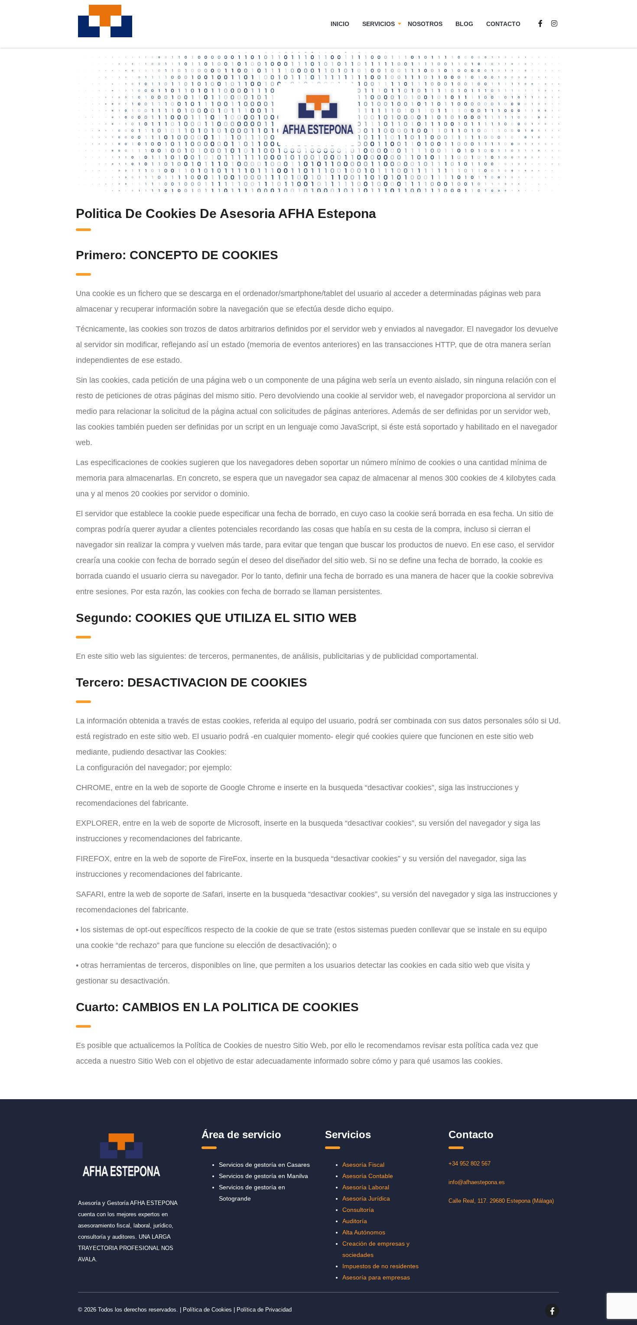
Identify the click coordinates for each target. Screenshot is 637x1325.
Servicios (378, 23)
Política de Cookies (207, 1309)
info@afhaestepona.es (476, 1182)
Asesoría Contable (367, 1175)
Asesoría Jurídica (366, 1198)
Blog (464, 23)
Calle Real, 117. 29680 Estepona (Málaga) (501, 1201)
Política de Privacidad (264, 1309)
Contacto (503, 23)
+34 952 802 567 (469, 1163)
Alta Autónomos (363, 1232)
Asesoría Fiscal (363, 1164)
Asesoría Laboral (365, 1187)
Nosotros (425, 23)
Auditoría (354, 1221)
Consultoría (358, 1209)
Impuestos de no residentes (380, 1266)
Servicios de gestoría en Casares (264, 1164)
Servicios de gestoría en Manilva (263, 1175)
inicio (340, 23)
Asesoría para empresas (376, 1277)
